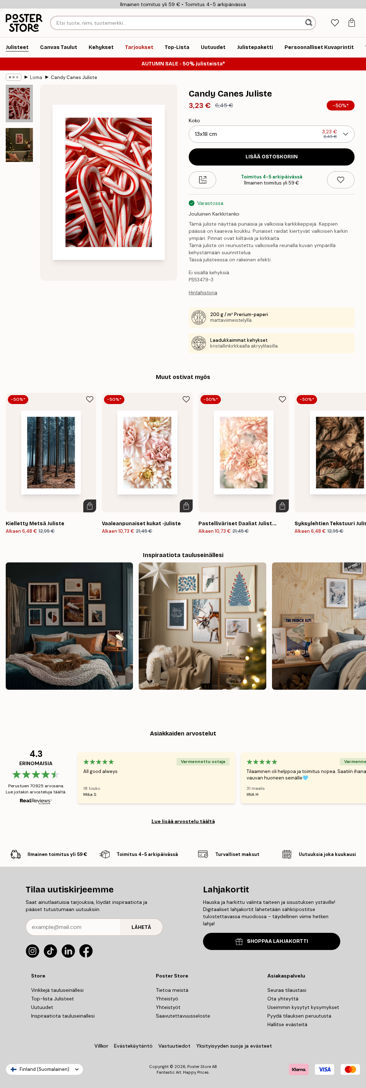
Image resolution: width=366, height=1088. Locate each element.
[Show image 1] (19, 103)
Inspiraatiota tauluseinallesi (63, 1016)
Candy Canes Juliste (74, 77)
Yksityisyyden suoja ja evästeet (234, 1046)
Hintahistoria (203, 293)
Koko (194, 120)
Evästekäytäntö (133, 1046)
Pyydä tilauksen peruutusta (299, 1016)
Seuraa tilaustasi (286, 990)
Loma (36, 77)
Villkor (101, 1046)
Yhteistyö (167, 998)
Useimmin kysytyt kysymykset (303, 1007)
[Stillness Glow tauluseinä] (202, 626)
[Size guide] (202, 179)
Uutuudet (42, 1007)
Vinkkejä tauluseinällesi (57, 990)
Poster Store (199, 1066)
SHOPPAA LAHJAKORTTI (277, 941)
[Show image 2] (19, 145)
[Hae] (309, 23)
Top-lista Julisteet (52, 998)
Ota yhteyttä (282, 998)
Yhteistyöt (168, 1007)
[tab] (334, 23)
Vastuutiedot (174, 1046)
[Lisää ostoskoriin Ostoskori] (89, 505)
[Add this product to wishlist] (341, 179)
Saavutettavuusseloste (183, 1016)
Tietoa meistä (172, 990)
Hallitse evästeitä (287, 1024)
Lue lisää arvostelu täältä (183, 821)
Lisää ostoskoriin (272, 157)
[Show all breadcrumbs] (13, 77)
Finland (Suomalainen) (44, 1069)
